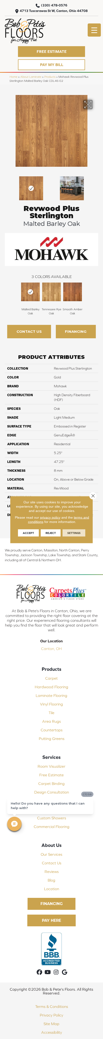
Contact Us (29, 331)
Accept (28, 532)
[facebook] (39, 972)
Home (13, 76)
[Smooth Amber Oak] (72, 291)
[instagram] (56, 972)
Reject (51, 532)
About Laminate (30, 76)
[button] (51, 51)
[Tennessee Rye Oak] (51, 291)
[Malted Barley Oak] (30, 291)
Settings (73, 532)
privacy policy (50, 517)
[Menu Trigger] (94, 30)
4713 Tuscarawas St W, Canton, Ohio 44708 (54, 11)
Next (95, 185)
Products (50, 76)
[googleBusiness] (64, 972)
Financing (75, 331)
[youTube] (47, 972)
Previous (7, 185)
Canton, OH (51, 648)
